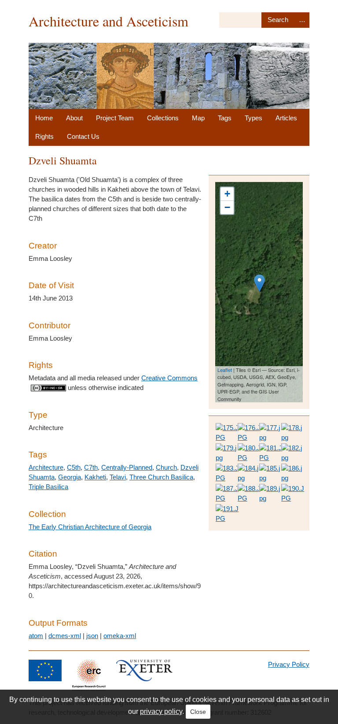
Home (44, 118)
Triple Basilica (48, 486)
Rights (44, 136)
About (74, 118)
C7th (91, 467)
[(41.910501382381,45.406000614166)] (259, 283)
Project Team (115, 118)
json (92, 635)
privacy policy (161, 711)
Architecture (46, 467)
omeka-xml (119, 635)
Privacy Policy (288, 664)
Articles (286, 118)
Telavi (118, 477)
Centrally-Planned (126, 467)
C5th (74, 467)
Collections (163, 118)
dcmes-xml (64, 635)
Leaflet (224, 369)
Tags (224, 118)
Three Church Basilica (161, 477)
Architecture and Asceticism (108, 20)
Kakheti (95, 477)
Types (253, 118)
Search (277, 20)
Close (198, 711)
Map (198, 118)
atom (36, 635)
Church (166, 467)
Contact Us (83, 136)
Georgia (69, 477)
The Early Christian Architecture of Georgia (90, 527)
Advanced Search (301, 20)
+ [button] (227, 193)
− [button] (227, 207)
